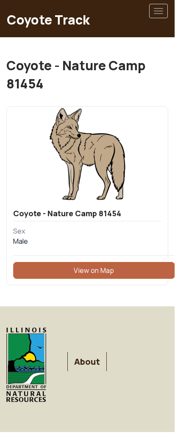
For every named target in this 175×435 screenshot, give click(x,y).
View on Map (94, 270)
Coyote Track (48, 19)
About (87, 361)
